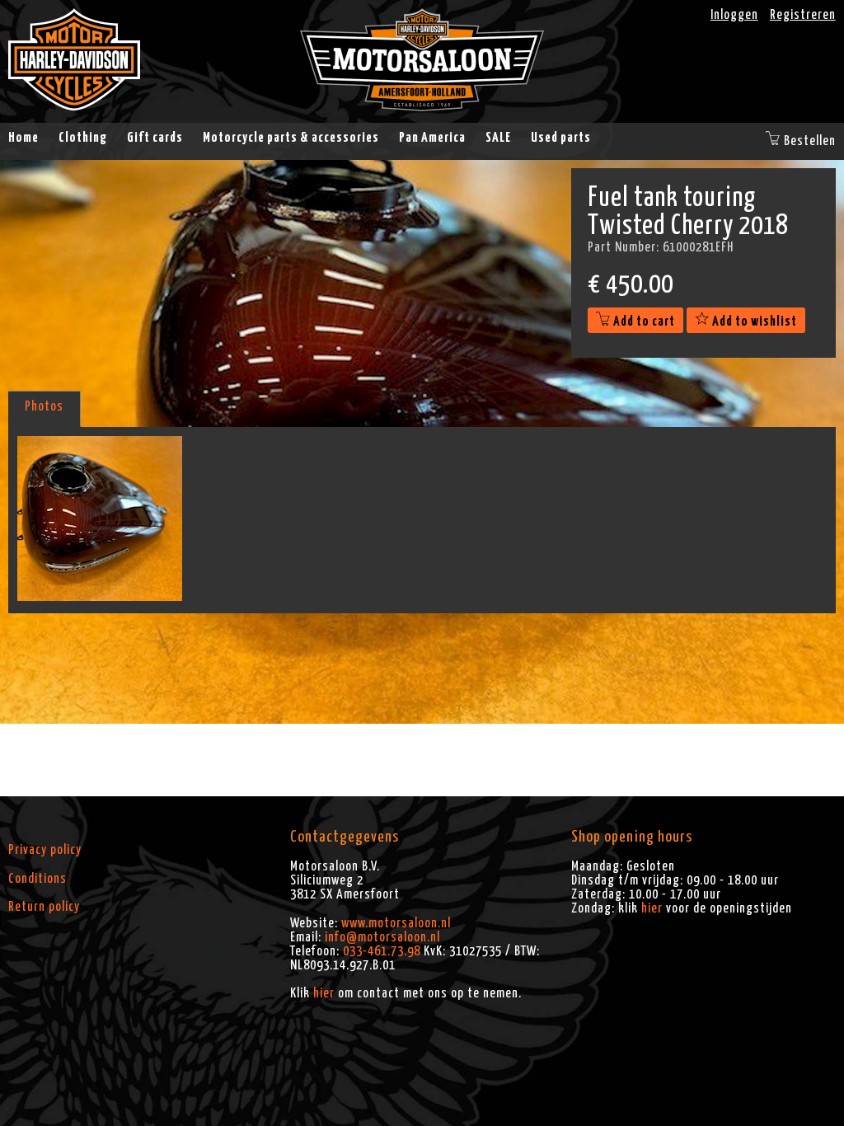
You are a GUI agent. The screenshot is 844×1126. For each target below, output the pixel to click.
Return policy (44, 906)
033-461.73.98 (381, 951)
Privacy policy (45, 849)
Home (23, 137)
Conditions (37, 878)
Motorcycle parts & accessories (291, 137)
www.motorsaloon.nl (396, 923)
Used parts (561, 137)
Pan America (432, 137)
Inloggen (734, 14)
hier (324, 993)
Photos (44, 406)
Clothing (83, 137)
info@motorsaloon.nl (382, 937)
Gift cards (155, 137)
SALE (498, 137)
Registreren (803, 14)
